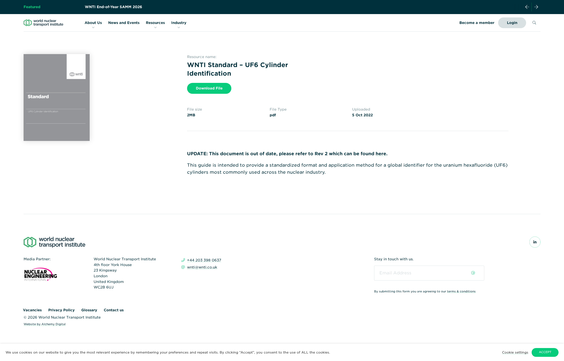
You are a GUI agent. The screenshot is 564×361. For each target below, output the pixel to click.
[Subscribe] (473, 273)
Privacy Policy (61, 310)
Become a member (476, 23)
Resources (155, 23)
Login (512, 23)
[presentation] (527, 7)
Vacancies (32, 310)
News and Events (123, 23)
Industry (178, 23)
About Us (93, 23)
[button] (515, 352)
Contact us (114, 310)
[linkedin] (535, 242)
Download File (209, 88)
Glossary (89, 310)
